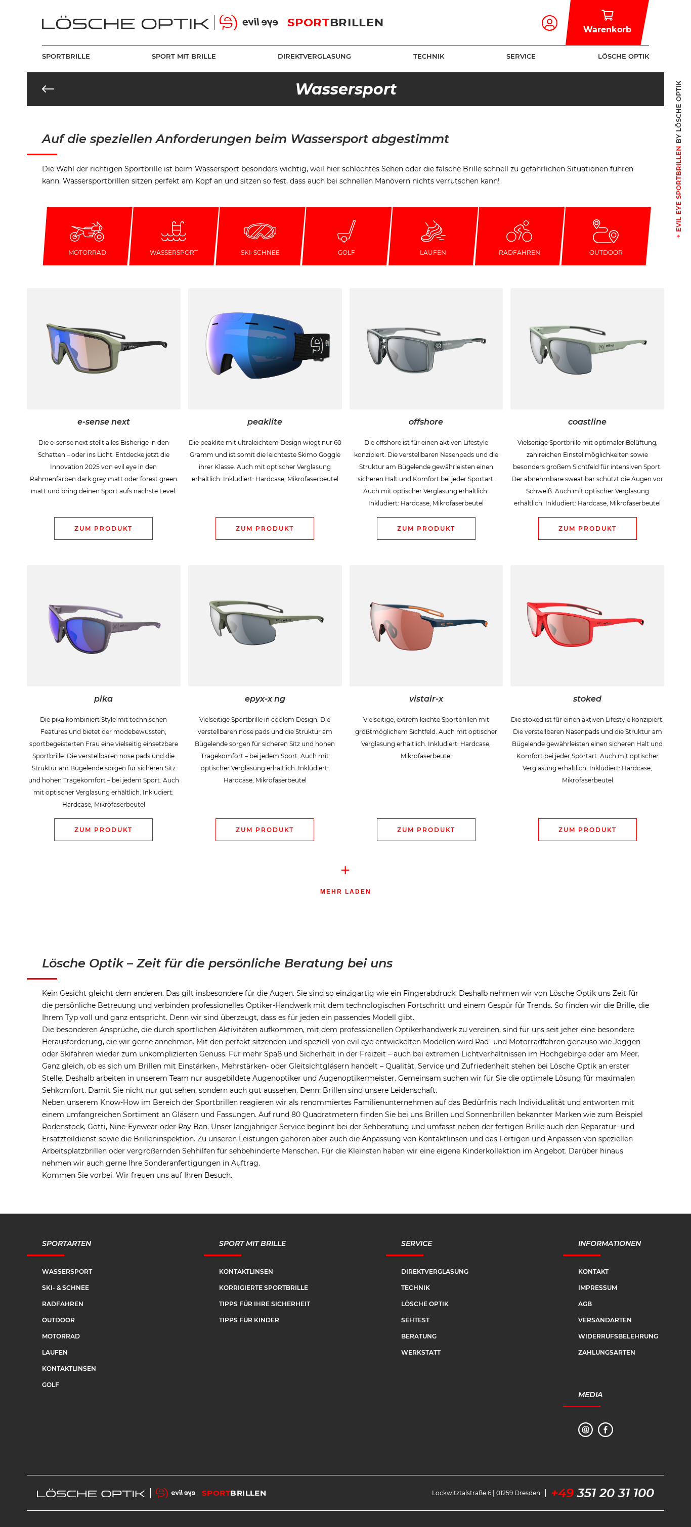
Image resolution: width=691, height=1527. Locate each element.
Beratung (419, 1336)
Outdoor (58, 1320)
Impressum (597, 1287)
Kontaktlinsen (69, 1368)
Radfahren (62, 1304)
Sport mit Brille (184, 56)
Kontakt (593, 1271)
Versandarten (605, 1320)
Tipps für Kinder (249, 1320)
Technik (428, 56)
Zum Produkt (103, 528)
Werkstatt (421, 1352)
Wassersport (67, 1271)
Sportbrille (66, 56)
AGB (585, 1304)
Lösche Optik (623, 56)
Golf (50, 1385)
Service (521, 56)
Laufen (55, 1352)
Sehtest (415, 1320)
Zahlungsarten (606, 1352)
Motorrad (61, 1336)
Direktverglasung (314, 56)
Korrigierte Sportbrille (263, 1287)
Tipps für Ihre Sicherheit (264, 1304)
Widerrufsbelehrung (618, 1336)
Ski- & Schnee (65, 1287)
